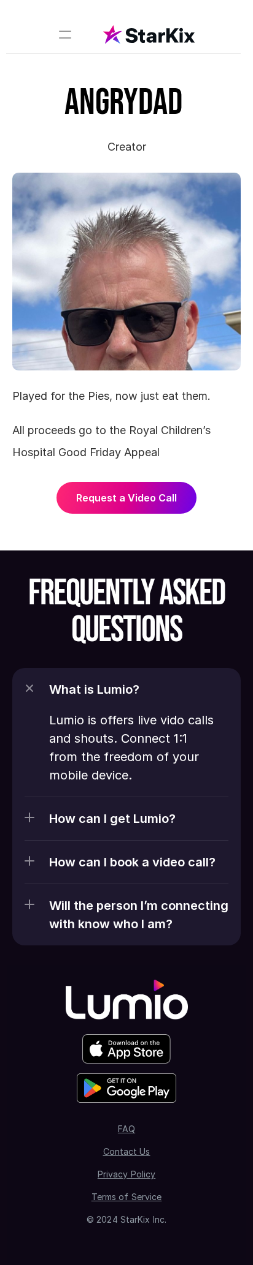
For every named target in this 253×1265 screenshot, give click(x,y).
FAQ (126, 1129)
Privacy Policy (126, 1174)
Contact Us (126, 1151)
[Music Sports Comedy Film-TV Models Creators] (123, 34)
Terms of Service (126, 1197)
